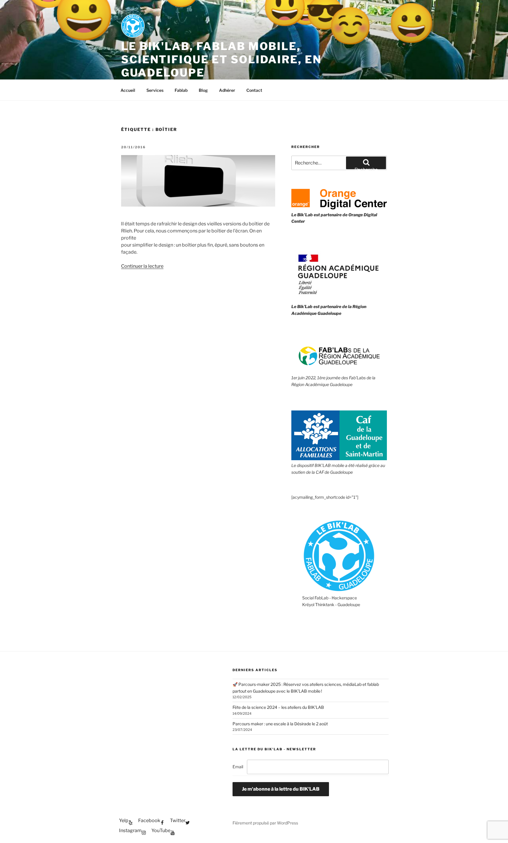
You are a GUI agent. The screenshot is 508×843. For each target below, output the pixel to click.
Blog (203, 90)
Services (154, 90)
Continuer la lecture (142, 266)
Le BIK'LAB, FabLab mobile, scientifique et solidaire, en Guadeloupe (221, 59)
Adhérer (227, 90)
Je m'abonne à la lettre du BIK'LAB (281, 789)
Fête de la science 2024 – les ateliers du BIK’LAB (278, 707)
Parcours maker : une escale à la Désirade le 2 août (280, 723)
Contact (254, 90)
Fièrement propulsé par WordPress (265, 822)
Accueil (128, 90)
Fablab (181, 90)
